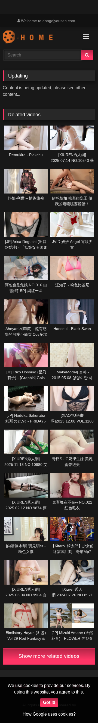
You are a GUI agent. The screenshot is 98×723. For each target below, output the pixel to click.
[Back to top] (81, 706)
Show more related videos (49, 656)
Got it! (49, 702)
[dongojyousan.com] (40, 37)
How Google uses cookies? (49, 714)
